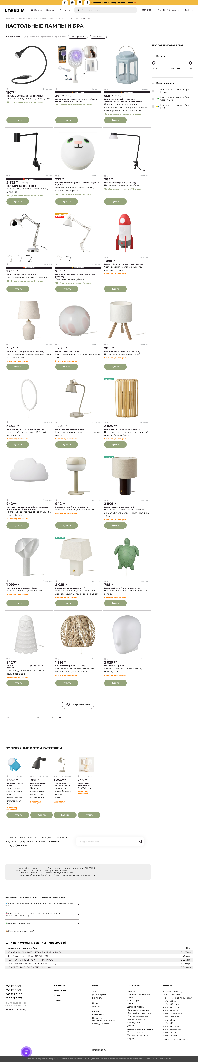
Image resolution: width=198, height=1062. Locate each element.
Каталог (38, 10)
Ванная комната (136, 1019)
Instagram (60, 990)
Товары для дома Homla (175, 1039)
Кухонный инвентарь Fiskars (177, 997)
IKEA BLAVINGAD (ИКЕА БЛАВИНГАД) (122, 588)
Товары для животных (139, 1035)
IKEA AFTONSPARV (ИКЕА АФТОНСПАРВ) (123, 264)
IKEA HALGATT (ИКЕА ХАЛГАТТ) (119, 507)
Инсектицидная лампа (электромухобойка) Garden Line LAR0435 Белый (76, 100)
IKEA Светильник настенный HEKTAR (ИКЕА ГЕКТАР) (38, 784)
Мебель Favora (170, 1010)
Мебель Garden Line (173, 1013)
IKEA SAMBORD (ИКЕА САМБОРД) (120, 183)
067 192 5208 (13, 994)
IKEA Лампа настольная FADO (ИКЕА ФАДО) (31, 963)
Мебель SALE (169, 1032)
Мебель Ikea (169, 1020)
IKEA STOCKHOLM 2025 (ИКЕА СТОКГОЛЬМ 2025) (34, 952)
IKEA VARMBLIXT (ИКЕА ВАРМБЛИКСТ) (25, 429)
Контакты (97, 997)
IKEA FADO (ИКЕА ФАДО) (67, 352)
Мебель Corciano (171, 1004)
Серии (130, 1038)
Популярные (30, 36)
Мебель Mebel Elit (172, 1029)
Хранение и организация (140, 1029)
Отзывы (96, 1006)
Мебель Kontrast (171, 1026)
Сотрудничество (100, 1023)
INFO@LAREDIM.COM (16, 1009)
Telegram (59, 1001)
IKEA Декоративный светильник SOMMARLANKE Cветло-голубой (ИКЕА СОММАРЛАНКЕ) (123, 100)
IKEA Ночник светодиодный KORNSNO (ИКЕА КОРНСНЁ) (77, 184)
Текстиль (132, 1003)
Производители (165, 83)
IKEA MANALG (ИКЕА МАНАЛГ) (70, 666)
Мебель (131, 991)
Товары (21, 18)
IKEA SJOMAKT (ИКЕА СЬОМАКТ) (70, 429)
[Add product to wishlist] (50, 47)
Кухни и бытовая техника (140, 1013)
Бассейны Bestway (172, 991)
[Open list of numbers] (153, 10)
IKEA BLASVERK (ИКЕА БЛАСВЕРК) (72, 507)
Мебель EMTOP (171, 1007)
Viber (57, 995)
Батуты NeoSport (171, 994)
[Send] (140, 841)
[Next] (60, 717)
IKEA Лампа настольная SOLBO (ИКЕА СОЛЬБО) (24, 667)
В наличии (65, 10)
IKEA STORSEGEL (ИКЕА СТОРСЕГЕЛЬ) (122, 352)
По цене (161, 56)
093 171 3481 (145, 10)
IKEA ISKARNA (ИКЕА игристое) (119, 666)
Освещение (33, 18)
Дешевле (47, 36)
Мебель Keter (170, 1023)
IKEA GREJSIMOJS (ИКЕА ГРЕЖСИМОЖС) (14, 784)
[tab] (42, 904)
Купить (18, 120)
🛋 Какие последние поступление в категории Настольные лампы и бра (39, 904)
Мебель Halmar (171, 1016)
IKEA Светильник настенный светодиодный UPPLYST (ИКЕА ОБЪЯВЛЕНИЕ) (27, 508)
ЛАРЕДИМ (10, 18)
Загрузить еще (81, 704)
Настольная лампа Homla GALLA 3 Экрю (84, 784)
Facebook (59, 985)
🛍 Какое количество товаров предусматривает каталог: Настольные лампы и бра (33, 914)
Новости (96, 1003)
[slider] (153, 63)
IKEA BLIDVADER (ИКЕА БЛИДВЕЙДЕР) (25, 352)
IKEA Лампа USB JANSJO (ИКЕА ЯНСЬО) (25, 96)
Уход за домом (135, 1032)
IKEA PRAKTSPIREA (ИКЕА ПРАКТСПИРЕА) (30, 960)
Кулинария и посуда (138, 1010)
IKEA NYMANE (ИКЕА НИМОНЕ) (21, 186)
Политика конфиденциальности (103, 1019)
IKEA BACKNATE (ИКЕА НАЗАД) (21, 588)
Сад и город (133, 1000)
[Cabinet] (164, 10)
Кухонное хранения (137, 1016)
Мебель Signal (170, 1035)
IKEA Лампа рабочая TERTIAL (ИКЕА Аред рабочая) (75, 276)
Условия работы (100, 994)
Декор (130, 1025)
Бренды (50, 10)
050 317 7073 (13, 998)
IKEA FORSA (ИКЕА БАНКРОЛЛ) (21, 275)
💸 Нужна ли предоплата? (18, 923)
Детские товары (135, 1006)
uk (188, 10)
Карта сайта (98, 1014)
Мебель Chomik (171, 1001)
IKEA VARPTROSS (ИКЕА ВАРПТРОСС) (122, 429)
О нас (95, 991)
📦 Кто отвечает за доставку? (19, 931)
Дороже (60, 36)
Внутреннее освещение (53, 18)
